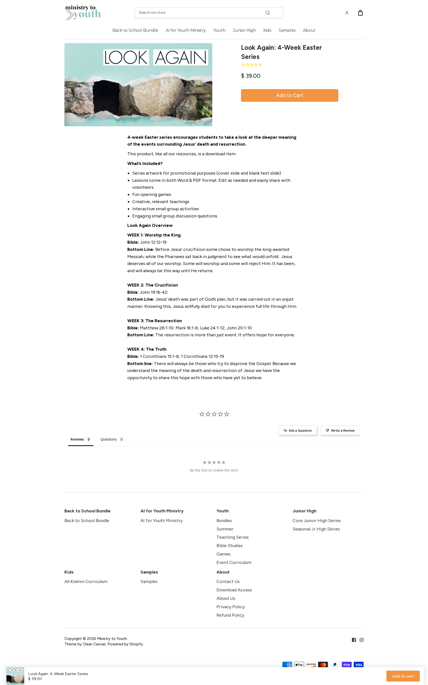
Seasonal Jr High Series (316, 529)
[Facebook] (352, 639)
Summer (225, 529)
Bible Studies (229, 545)
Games (223, 554)
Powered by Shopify (125, 644)
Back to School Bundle (135, 30)
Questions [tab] (109, 439)
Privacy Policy (230, 606)
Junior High (244, 30)
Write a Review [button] (343, 430)
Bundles (224, 520)
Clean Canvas (94, 644)
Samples (287, 30)
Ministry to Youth (112, 638)
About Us (225, 598)
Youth (219, 30)
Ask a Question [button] (300, 430)
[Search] (267, 13)
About (309, 30)
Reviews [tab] (77, 439)
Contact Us (228, 581)
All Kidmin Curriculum (85, 581)
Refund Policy (230, 615)
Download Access (234, 590)
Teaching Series (232, 537)
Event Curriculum (233, 562)
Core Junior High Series (317, 520)
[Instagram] (360, 639)
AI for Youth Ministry (186, 30)
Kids (267, 30)
